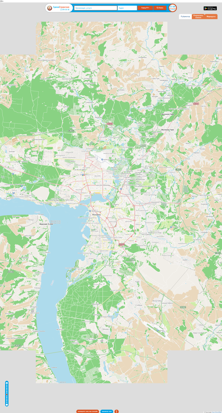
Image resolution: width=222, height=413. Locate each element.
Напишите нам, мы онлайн (88, 411)
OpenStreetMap (216, 412)
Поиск (160, 8)
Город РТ (144, 8)
